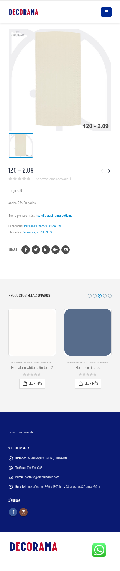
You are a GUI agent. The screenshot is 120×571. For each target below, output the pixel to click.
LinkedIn (46, 249)
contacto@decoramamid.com (42, 477)
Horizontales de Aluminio (25, 362)
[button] (89, 295)
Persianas (30, 226)
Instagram (23, 512)
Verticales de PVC (50, 226)
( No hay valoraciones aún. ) (52, 179)
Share (12, 249)
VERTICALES (44, 232)
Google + (55, 249)
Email (65, 249)
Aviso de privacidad (23, 432)
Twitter (36, 249)
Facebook (25, 249)
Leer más (35, 383)
